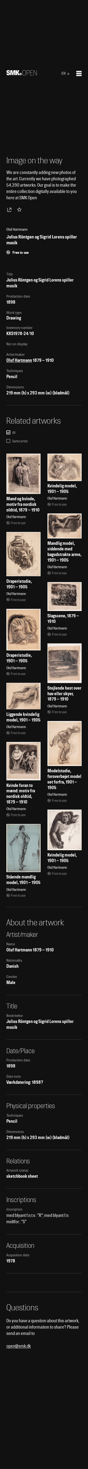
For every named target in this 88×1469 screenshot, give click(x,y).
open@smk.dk (18, 1346)
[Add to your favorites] (20, 209)
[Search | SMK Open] (21, 73)
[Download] (10, 209)
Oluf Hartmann (19, 360)
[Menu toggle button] (79, 73)
